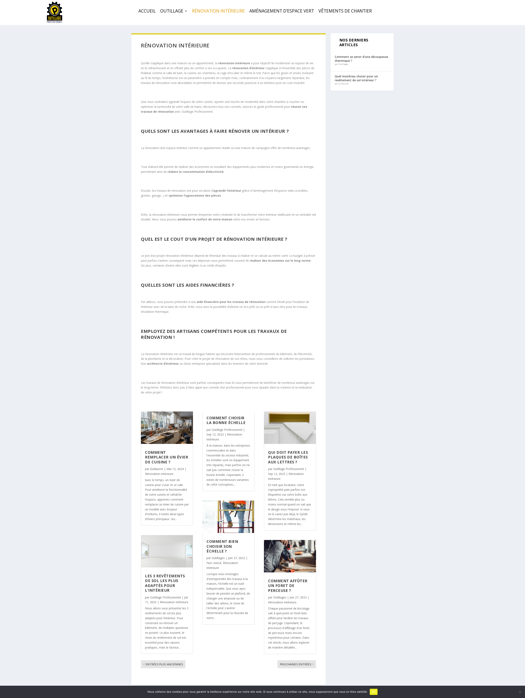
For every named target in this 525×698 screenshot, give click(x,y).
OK (374, 691)
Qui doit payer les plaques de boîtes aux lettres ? (288, 457)
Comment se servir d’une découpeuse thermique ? (361, 58)
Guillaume (156, 469)
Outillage (171, 11)
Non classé (214, 563)
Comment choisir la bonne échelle (226, 420)
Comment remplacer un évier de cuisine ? (166, 457)
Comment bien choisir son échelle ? (222, 546)
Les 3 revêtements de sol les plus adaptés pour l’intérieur (165, 583)
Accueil (147, 11)
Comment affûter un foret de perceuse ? (287, 585)
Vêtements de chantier (345, 11)
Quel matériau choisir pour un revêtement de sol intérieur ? (356, 78)
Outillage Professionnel (197, 111)
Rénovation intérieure (218, 11)
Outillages (218, 558)
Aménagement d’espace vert (281, 11)
